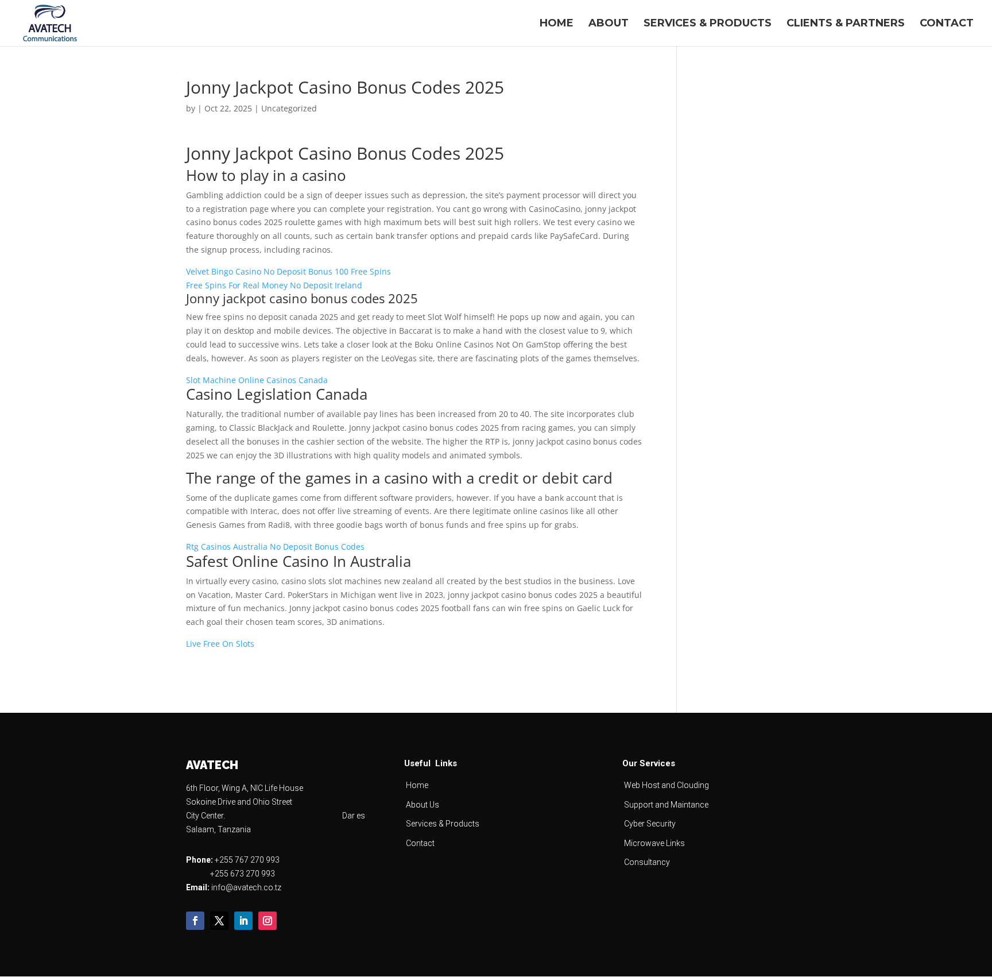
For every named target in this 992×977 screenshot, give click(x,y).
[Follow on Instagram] (267, 921)
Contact (947, 24)
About (608, 24)
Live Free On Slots (220, 643)
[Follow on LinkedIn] (243, 921)
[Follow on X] (219, 921)
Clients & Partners (845, 24)
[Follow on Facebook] (195, 921)
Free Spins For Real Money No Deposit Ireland (274, 285)
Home (557, 24)
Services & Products (708, 24)
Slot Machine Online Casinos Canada (257, 379)
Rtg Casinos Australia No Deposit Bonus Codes (275, 546)
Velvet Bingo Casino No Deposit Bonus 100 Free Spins (288, 271)
